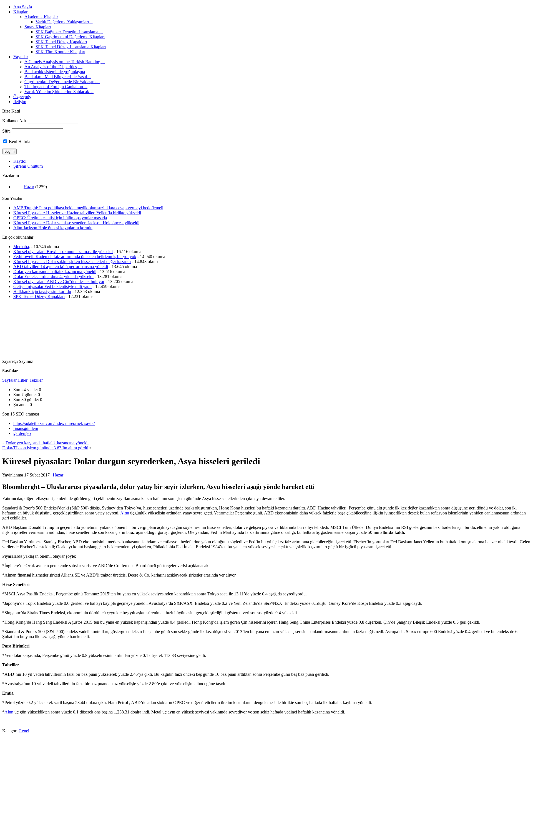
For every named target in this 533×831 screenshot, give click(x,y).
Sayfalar (9, 380)
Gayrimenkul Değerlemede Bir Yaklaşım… (62, 81)
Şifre (6, 131)
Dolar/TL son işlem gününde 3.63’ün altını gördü (45, 447)
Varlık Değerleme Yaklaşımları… (64, 21)
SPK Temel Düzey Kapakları (61, 41)
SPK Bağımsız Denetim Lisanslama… (69, 31)
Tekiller (36, 380)
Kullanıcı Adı (14, 120)
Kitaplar (20, 11)
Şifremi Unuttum (28, 166)
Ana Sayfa (22, 6)
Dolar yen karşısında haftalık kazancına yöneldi (54, 271)
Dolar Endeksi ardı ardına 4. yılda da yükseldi (53, 276)
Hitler (23, 380)
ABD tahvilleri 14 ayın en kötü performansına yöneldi (60, 266)
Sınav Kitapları (37, 26)
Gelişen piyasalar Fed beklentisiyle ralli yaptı (52, 286)
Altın (124, 513)
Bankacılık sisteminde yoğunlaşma (54, 71)
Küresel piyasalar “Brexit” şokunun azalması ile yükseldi (63, 251)
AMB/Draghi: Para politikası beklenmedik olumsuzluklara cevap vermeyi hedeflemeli (88, 207)
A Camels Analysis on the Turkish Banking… (64, 61)
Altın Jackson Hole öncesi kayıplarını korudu (52, 227)
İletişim (19, 101)
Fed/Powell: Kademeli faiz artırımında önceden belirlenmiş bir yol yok (74, 256)
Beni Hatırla (19, 141)
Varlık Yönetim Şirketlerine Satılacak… (59, 91)
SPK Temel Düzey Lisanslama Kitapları (71, 46)
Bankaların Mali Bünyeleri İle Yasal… (57, 76)
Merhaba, (21, 246)
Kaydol (19, 161)
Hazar (29, 186)
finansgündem (25, 428)
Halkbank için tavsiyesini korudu (42, 291)
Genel (24, 730)
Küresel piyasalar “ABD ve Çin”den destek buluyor (58, 281)
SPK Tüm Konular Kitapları (60, 51)
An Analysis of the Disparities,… (53, 66)
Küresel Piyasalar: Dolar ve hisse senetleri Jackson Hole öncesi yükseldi (76, 222)
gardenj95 (22, 433)
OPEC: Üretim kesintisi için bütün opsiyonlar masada (60, 217)
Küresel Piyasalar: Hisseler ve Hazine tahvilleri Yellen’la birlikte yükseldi (77, 212)
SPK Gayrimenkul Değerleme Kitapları (70, 36)
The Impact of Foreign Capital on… (55, 86)
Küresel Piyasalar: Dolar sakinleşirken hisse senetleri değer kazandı (72, 261)
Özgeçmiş (22, 96)
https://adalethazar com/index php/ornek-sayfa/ (54, 423)
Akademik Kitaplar (41, 16)
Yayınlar (20, 56)
